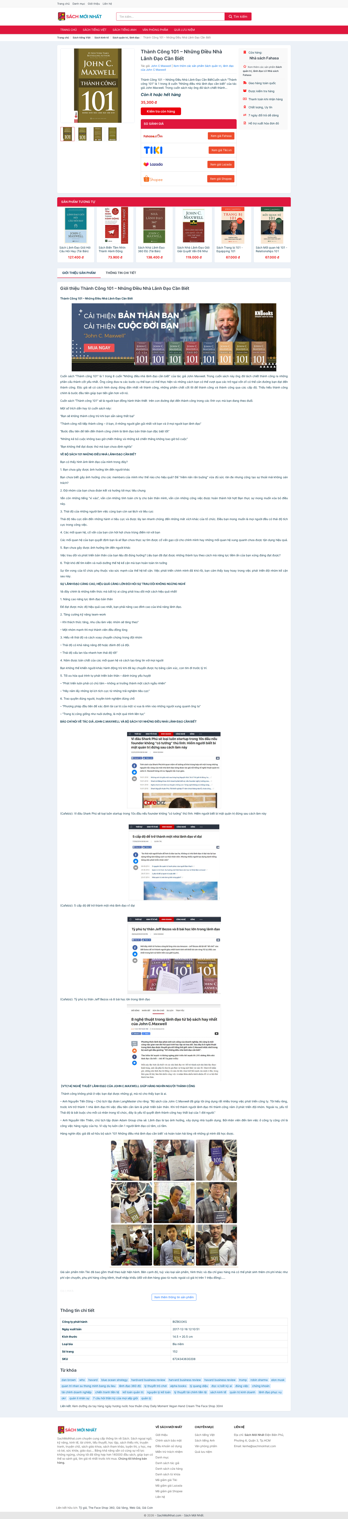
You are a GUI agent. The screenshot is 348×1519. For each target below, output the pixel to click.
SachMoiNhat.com (169, 1515)
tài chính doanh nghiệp (77, 1392)
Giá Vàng (122, 1507)
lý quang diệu (199, 1386)
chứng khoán (260, 1386)
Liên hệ (107, 3)
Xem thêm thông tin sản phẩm (174, 1297)
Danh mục (78, 3)
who (82, 1380)
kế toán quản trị (133, 1392)
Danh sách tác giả (167, 1463)
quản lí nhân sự (79, 1398)
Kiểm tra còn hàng (161, 111)
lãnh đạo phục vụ (270, 1392)
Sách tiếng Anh (124, 29)
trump (243, 1380)
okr (64, 1398)
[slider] (67, 134)
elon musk (278, 1380)
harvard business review (185, 1380)
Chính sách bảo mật (168, 1440)
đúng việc (242, 1386)
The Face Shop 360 (101, 1507)
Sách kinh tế (101, 37)
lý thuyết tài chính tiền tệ (190, 1392)
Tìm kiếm (239, 16)
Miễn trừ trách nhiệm (169, 1451)
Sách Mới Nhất (193, 1515)
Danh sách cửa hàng (169, 1468)
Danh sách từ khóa (167, 1474)
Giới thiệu (94, 3)
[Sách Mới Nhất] (77, 1429)
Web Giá (134, 1507)
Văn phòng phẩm (155, 29)
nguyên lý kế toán (159, 1392)
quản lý (146, 1398)
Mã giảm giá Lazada (168, 1485)
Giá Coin (147, 1507)
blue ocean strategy (114, 1380)
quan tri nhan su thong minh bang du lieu (88, 1386)
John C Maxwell (161, 65)
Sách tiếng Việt (95, 29)
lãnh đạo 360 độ (130, 1386)
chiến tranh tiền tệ (107, 1392)
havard (93, 1380)
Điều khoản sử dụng (168, 1446)
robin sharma (259, 1380)
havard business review (219, 1380)
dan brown (69, 1380)
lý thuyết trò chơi (155, 1386)
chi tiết (121, 273)
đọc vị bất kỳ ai (221, 1386)
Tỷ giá (83, 1507)
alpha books (178, 1386)
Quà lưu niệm (184, 29)
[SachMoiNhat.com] (80, 16)
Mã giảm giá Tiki (166, 1480)
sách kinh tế (218, 1392)
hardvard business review (148, 1380)
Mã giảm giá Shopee (168, 1491)
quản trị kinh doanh (242, 1392)
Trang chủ (63, 3)
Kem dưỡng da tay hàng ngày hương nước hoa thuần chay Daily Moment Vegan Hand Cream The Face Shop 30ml (147, 1406)
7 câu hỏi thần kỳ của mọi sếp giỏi (115, 1398)
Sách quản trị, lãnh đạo (126, 37)
